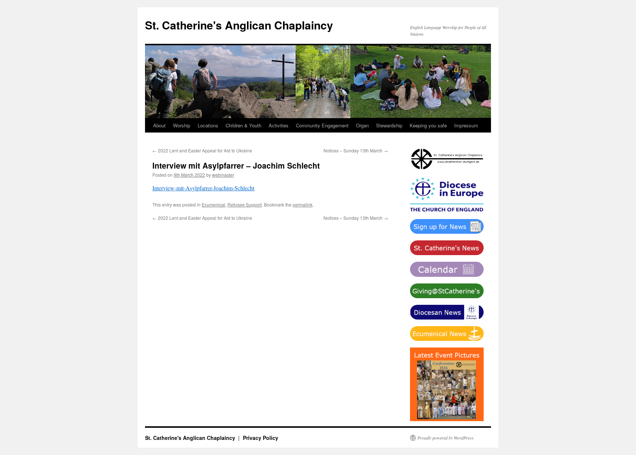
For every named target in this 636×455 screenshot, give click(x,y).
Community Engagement (322, 125)
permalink (302, 204)
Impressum (466, 125)
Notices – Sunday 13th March (356, 150)
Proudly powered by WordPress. (445, 438)
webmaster (223, 175)
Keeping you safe (428, 125)
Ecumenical (213, 204)
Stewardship (389, 125)
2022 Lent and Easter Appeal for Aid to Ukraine (202, 150)
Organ (362, 125)
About (159, 125)
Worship (181, 125)
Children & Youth (243, 125)
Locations (208, 125)
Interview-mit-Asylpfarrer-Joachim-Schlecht (203, 188)
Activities (279, 125)
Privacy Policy (260, 437)
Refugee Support (244, 204)
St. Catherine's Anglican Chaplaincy (239, 25)
